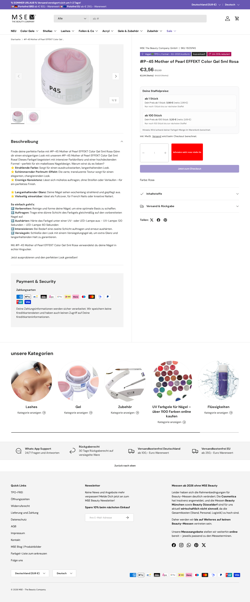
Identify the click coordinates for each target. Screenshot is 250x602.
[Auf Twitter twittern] (151, 220)
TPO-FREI (17, 492)
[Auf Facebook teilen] (158, 220)
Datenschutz (19, 519)
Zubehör (152, 31)
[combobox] (130, 18)
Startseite (16, 39)
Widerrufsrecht (20, 506)
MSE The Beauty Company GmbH (159, 48)
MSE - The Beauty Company (32, 589)
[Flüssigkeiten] (218, 381)
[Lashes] (31, 381)
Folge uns (17, 560)
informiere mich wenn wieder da (187, 152)
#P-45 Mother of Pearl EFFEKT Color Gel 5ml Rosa (44, 39)
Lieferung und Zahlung (24, 513)
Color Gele (27, 31)
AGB (13, 526)
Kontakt (15, 540)
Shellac (48, 31)
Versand (156, 136)
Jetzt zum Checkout (189, 168)
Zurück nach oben (125, 465)
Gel (78, 407)
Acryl (106, 31)
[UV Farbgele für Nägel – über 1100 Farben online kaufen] (171, 381)
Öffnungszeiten (20, 499)
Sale (169, 31)
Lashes (65, 31)
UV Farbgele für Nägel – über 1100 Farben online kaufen (171, 412)
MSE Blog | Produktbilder (26, 546)
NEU (13, 31)
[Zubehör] (125, 381)
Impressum (18, 533)
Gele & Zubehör (128, 31)
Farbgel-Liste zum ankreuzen (29, 553)
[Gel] (78, 381)
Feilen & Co (86, 31)
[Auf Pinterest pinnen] (165, 220)
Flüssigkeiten (218, 407)
